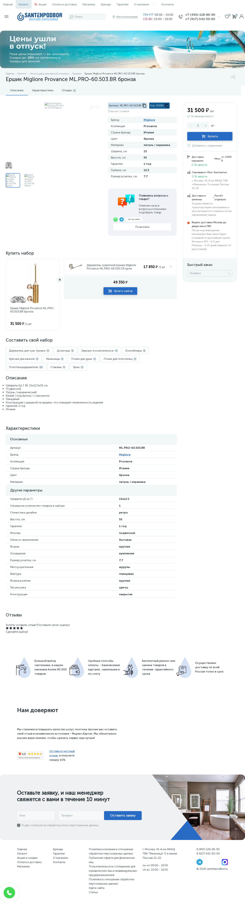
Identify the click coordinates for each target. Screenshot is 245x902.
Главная (8, 4)
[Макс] (225, 861)
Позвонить (142, 227)
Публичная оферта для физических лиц (112, 860)
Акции (42, 4)
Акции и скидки (27, 858)
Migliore (149, 120)
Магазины (89, 4)
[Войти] (241, 16)
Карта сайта (96, 888)
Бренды (106, 4)
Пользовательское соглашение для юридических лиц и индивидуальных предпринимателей (113, 871)
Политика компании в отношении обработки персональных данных (111, 851)
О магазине (141, 4)
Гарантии (122, 4)
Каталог (23, 4)
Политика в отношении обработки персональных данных (111, 881)
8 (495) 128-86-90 (208, 849)
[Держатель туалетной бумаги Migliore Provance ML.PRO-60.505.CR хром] (75, 267)
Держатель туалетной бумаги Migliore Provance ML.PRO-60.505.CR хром (111, 266)
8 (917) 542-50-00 (208, 853)
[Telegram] (199, 861)
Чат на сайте (134, 219)
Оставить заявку (123, 815)
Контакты (167, 4)
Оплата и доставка (64, 4)
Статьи (93, 892)
